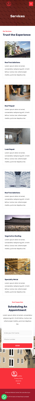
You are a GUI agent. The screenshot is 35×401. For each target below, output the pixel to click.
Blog (18, 383)
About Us (18, 381)
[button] (4, 397)
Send (17, 346)
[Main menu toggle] (31, 4)
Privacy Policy (18, 378)
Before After (18, 376)
